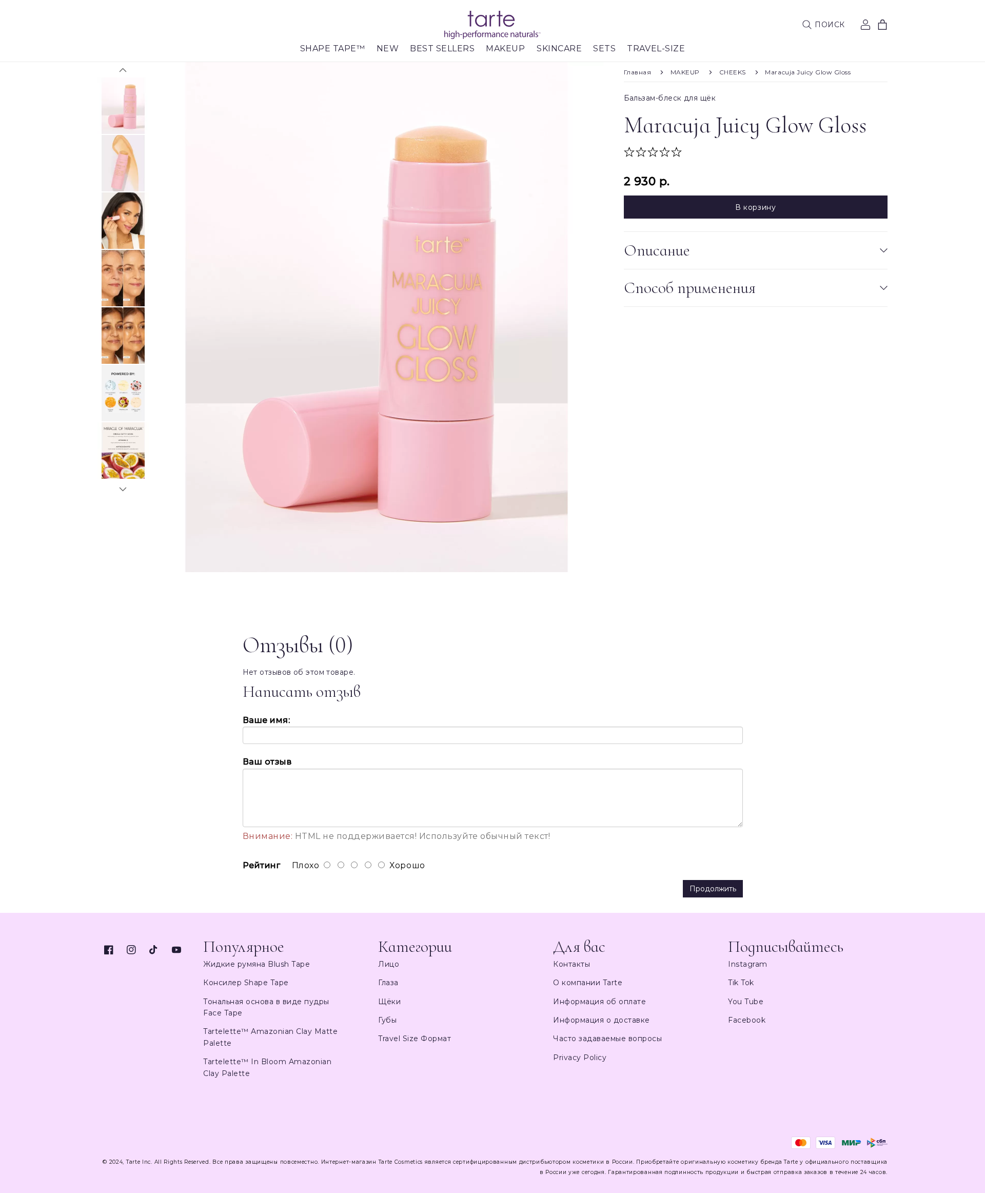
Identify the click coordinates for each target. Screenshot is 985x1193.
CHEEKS (732, 72)
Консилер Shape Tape (246, 982)
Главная (638, 72)
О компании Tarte (587, 982)
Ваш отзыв (267, 762)
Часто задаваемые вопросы (607, 1038)
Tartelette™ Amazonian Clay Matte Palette (270, 1037)
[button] (823, 24)
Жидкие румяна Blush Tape (256, 964)
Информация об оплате (599, 1001)
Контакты (571, 964)
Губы (387, 1020)
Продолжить (713, 888)
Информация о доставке (601, 1020)
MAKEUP (685, 72)
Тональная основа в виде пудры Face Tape (266, 1007)
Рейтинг (262, 865)
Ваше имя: (266, 720)
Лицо (388, 964)
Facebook (746, 1020)
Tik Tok (741, 982)
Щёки (389, 1001)
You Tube (745, 1001)
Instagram (747, 964)
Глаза (388, 982)
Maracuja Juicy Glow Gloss (808, 72)
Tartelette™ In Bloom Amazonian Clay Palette (267, 1067)
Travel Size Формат (414, 1038)
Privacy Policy (579, 1057)
